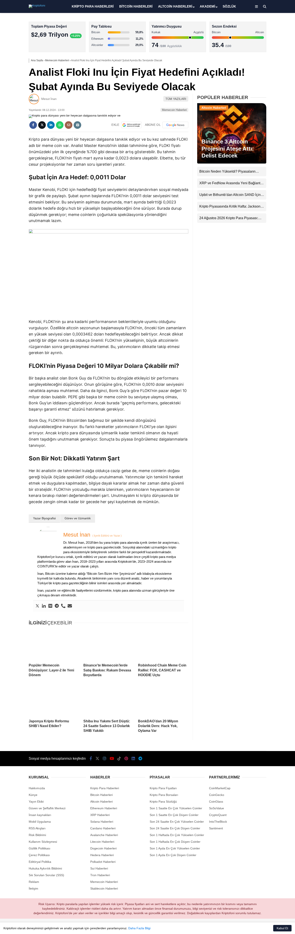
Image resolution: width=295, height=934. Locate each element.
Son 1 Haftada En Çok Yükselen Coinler (177, 835)
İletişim (33, 888)
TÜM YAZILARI (175, 99)
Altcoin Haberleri (256, 61)
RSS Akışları (37, 828)
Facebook (269, 125)
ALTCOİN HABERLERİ (175, 6)
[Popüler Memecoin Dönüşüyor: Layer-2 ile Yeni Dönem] (54, 645)
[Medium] (50, 606)
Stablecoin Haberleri (259, 105)
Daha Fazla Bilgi (139, 928)
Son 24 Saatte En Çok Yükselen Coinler (177, 821)
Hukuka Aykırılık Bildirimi (45, 868)
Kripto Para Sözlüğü (163, 801)
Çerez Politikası (39, 855)
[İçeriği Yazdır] (77, 125)
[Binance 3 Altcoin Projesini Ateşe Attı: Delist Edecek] (231, 162)
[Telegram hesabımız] (140, 758)
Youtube (270, 161)
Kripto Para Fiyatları (163, 788)
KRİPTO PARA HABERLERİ (93, 6)
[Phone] (63, 606)
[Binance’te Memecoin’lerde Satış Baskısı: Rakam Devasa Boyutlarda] (108, 645)
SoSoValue (216, 808)
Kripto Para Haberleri (260, 44)
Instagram (270, 149)
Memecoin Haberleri (259, 96)
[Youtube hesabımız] (112, 758)
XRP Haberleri (255, 87)
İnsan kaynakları (40, 815)
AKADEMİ (207, 6)
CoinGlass (216, 801)
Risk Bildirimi (37, 835)
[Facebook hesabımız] (91, 758)
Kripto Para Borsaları (164, 795)
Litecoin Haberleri (102, 841)
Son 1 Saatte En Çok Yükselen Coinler (176, 808)
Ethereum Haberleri (259, 70)
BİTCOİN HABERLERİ (135, 6)
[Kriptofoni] (37, 5)
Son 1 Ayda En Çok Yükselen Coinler (175, 848)
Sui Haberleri (99, 868)
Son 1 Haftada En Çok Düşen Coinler (175, 841)
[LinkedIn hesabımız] (133, 758)
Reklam (34, 882)
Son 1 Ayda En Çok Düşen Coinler (173, 855)
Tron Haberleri (100, 875)
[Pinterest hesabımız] (126, 758)
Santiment (216, 828)
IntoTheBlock (218, 821)
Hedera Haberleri (102, 855)
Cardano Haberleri (103, 828)
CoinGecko (216, 795)
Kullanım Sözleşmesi (43, 841)
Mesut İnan (49, 99)
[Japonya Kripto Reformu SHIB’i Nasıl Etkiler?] (54, 700)
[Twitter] (37, 606)
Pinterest (270, 185)
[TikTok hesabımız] (119, 758)
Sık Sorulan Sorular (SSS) (46, 875)
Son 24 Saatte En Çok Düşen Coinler (175, 828)
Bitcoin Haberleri (256, 53)
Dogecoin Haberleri (103, 848)
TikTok (269, 173)
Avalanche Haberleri (104, 835)
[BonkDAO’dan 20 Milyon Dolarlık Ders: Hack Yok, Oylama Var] (163, 700)
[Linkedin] (44, 606)
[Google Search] (131, 125)
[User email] (70, 606)
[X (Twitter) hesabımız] (268, 137)
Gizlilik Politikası (39, 848)
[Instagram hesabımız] (104, 758)
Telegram (269, 209)
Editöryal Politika (40, 861)
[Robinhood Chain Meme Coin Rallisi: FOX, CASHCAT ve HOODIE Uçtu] (163, 645)
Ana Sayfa (257, 24)
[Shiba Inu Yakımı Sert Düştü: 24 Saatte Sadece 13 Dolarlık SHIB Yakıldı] (108, 700)
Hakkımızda (37, 788)
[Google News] (175, 125)
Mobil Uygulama (40, 821)
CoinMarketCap (219, 788)
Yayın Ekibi (36, 801)
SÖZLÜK (229, 6)
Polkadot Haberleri (103, 861)
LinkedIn (270, 197)
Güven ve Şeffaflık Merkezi (47, 808)
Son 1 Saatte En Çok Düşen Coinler (174, 815)
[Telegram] (57, 606)
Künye (33, 795)
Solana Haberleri (257, 79)
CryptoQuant (218, 815)
